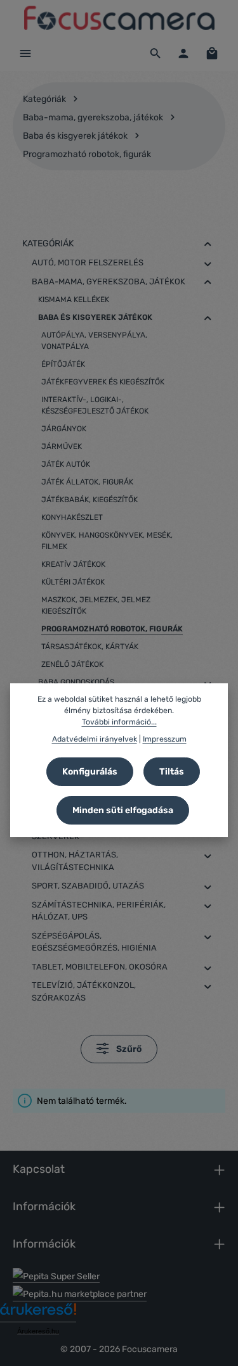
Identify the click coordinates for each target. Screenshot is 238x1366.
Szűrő (128, 1049)
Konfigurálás (89, 771)
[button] (208, 244)
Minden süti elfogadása (122, 810)
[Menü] (25, 53)
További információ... (119, 722)
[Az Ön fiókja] (183, 53)
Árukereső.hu (38, 1331)
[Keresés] (155, 53)
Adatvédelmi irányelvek (94, 739)
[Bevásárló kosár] (212, 53)
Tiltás (171, 771)
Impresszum (165, 739)
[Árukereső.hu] (38, 1313)
